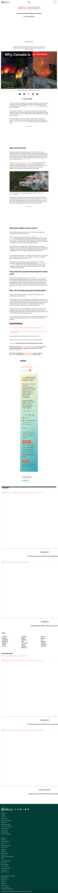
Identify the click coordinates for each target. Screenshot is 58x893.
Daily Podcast (4, 855)
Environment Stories (33, 8)
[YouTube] (20, 809)
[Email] (30, 370)
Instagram (25, 346)
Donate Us (3, 843)
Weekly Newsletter (5, 841)
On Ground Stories (5, 866)
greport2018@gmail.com (16, 349)
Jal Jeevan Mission (5, 887)
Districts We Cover (5, 871)
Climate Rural (4, 870)
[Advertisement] (29, 28)
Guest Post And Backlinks (7, 826)
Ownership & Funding (6, 820)
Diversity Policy (4, 832)
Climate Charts (4, 885)
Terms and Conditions (6, 833)
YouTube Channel (28, 354)
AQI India (3, 881)
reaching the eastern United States (20, 121)
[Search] (29, 3)
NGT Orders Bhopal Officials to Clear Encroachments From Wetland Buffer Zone (24, 642)
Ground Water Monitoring (7, 888)
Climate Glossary (5, 853)
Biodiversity (22, 8)
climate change (26, 477)
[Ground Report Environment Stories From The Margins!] (5, 3)
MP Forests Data (4, 878)
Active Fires (3, 883)
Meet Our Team (4, 818)
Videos (2, 858)
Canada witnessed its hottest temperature (23, 162)
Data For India (4, 879)
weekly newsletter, (28, 353)
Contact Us (3, 817)
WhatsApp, (13, 354)
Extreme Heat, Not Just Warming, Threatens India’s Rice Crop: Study (43, 641)
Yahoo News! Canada (39, 278)
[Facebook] (25, 809)
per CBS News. (26, 159)
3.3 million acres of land (32, 106)
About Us (3, 815)
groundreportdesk (29, 41)
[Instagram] (18, 809)
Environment (4, 862)
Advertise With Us (5, 828)
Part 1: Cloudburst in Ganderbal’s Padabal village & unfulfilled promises (26, 327)
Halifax (43, 199)
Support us (12, 343)
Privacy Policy (4, 830)
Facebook (32, 346)
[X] (23, 809)
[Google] (28, 809)
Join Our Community (5, 845)
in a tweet (28, 258)
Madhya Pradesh (45, 790)
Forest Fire (25, 481)
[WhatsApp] (15, 809)
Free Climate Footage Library (7, 856)
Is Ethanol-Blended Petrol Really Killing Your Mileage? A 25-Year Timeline (5, 641)
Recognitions (4, 822)
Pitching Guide (4, 847)
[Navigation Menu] (55, 3)
